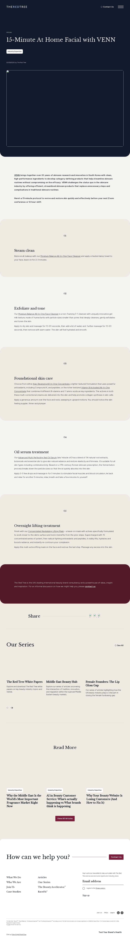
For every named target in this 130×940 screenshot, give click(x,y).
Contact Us (108, 7)
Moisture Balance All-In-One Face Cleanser (60, 256)
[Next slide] (12, 708)
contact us (90, 586)
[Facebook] (91, 616)
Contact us (116, 857)
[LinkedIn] (95, 616)
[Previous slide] (7, 708)
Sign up (86, 895)
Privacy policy (100, 888)
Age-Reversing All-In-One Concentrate (51, 384)
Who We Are (13, 882)
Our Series (44, 882)
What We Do (13, 877)
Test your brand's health (110, 932)
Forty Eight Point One (19, 934)
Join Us (10, 887)
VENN (17, 175)
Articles (9, 32)
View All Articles (65, 818)
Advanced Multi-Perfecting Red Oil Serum (37, 457)
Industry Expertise (15, 51)
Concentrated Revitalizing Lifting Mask (46, 531)
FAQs (106, 912)
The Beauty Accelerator (51, 887)
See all (120, 645)
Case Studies (13, 891)
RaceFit (42, 891)
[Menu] (121, 7)
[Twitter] (100, 616)
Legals (112, 912)
